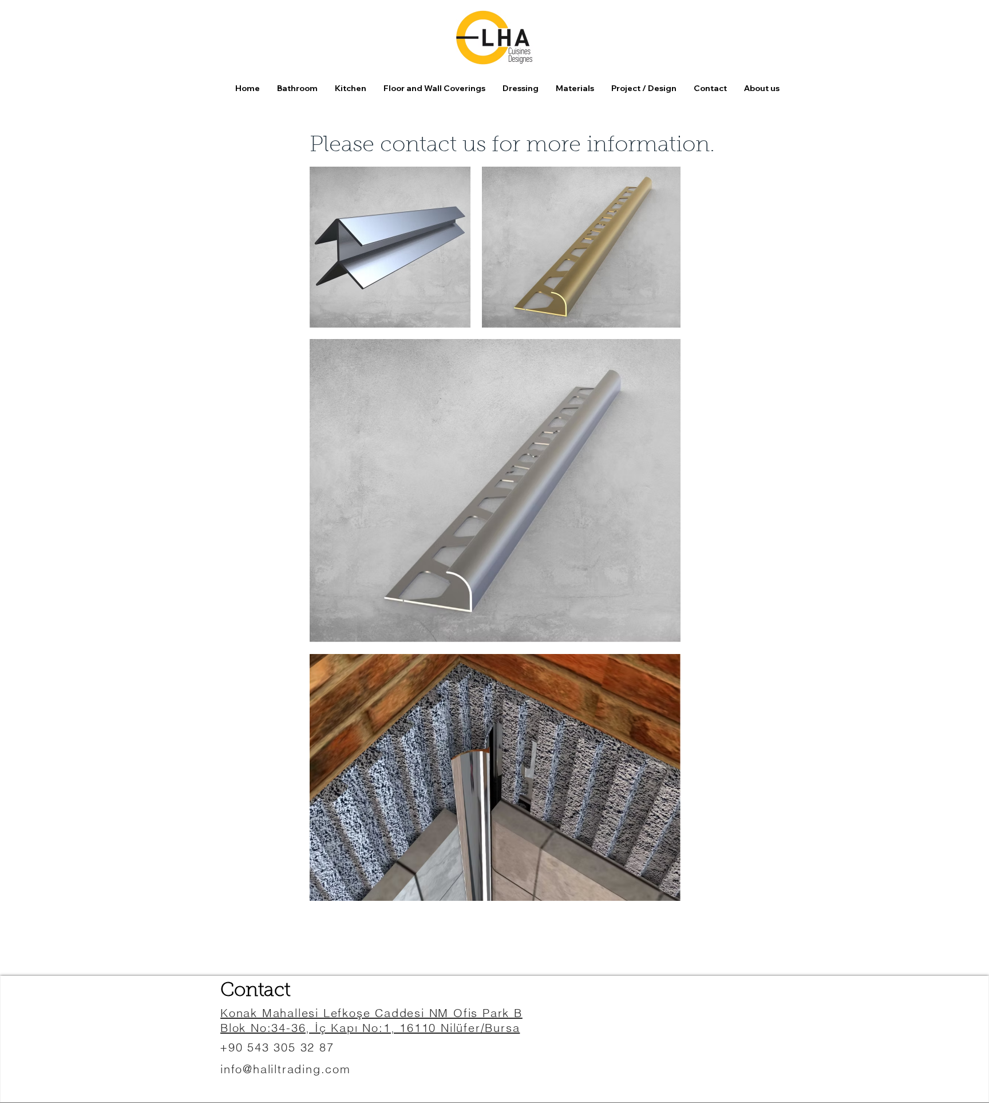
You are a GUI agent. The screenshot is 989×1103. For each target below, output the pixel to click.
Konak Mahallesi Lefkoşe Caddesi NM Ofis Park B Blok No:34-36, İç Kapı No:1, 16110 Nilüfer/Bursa (371, 1020)
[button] (434, 88)
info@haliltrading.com (285, 1069)
